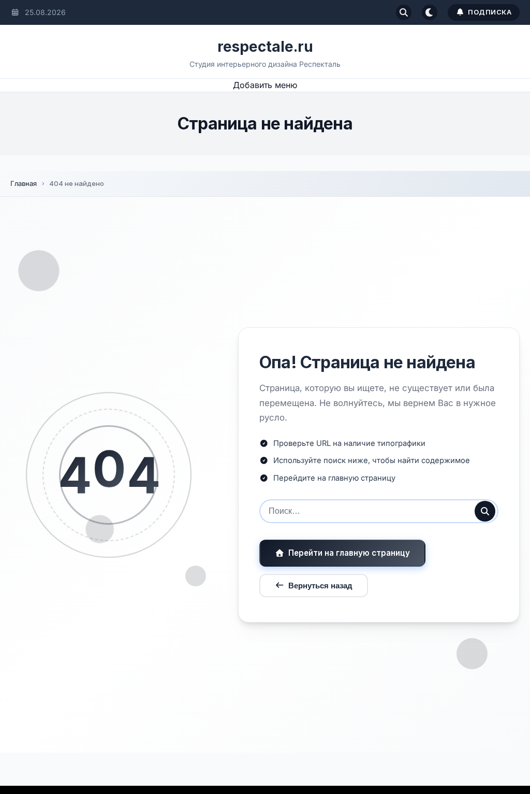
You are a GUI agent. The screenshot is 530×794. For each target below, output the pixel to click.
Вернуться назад (320, 585)
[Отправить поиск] (485, 511)
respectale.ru (265, 46)
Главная (23, 183)
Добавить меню (265, 85)
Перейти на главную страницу (349, 553)
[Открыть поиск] (403, 12)
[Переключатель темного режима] (429, 12)
